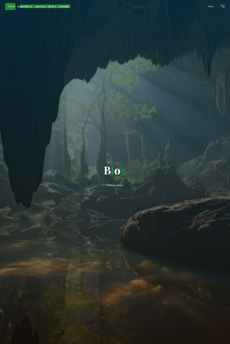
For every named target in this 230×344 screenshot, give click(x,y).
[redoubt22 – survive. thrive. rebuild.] (10, 6)
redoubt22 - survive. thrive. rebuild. (43, 6)
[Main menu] (222, 6)
